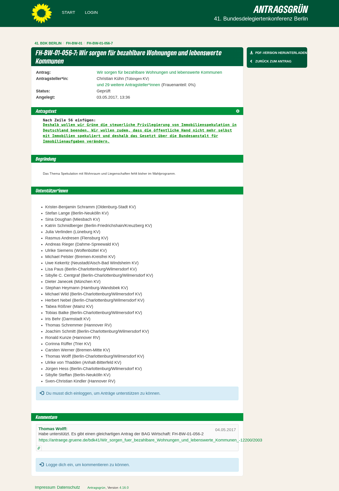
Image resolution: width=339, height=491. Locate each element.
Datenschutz (68, 487)
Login (91, 12)
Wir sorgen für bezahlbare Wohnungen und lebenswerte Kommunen (159, 72)
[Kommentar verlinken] (39, 448)
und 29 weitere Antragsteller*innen (128, 84)
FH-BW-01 (74, 43)
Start (68, 12)
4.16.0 (124, 487)
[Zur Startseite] (41, 13)
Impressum (45, 487)
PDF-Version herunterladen (281, 53)
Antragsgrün (96, 487)
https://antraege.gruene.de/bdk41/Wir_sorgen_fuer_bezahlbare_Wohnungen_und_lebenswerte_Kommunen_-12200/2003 (150, 440)
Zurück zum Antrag (273, 61)
